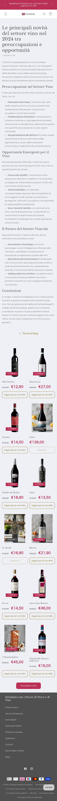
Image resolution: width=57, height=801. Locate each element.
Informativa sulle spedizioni (17, 793)
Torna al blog (30, 333)
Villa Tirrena (8, 382)
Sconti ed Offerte (13, 726)
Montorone (34, 382)
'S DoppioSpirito (10, 657)
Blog (7, 757)
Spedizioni (10, 738)
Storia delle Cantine (14, 751)
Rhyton (33, 548)
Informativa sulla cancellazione (29, 797)
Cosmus (6, 437)
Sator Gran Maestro (38, 603)
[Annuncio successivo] (52, 5)
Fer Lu (5, 603)
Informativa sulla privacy (16, 789)
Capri (32, 437)
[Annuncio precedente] (5, 5)
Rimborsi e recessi (13, 732)
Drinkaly (13, 784)
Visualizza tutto (28, 686)
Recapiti (33, 793)
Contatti (9, 745)
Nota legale (10, 720)
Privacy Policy (11, 707)
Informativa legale (46, 793)
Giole (31, 493)
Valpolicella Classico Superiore (39, 660)
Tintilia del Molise (11, 493)
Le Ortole (6, 548)
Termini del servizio (14, 714)
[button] (6, 14)
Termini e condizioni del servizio (41, 789)
